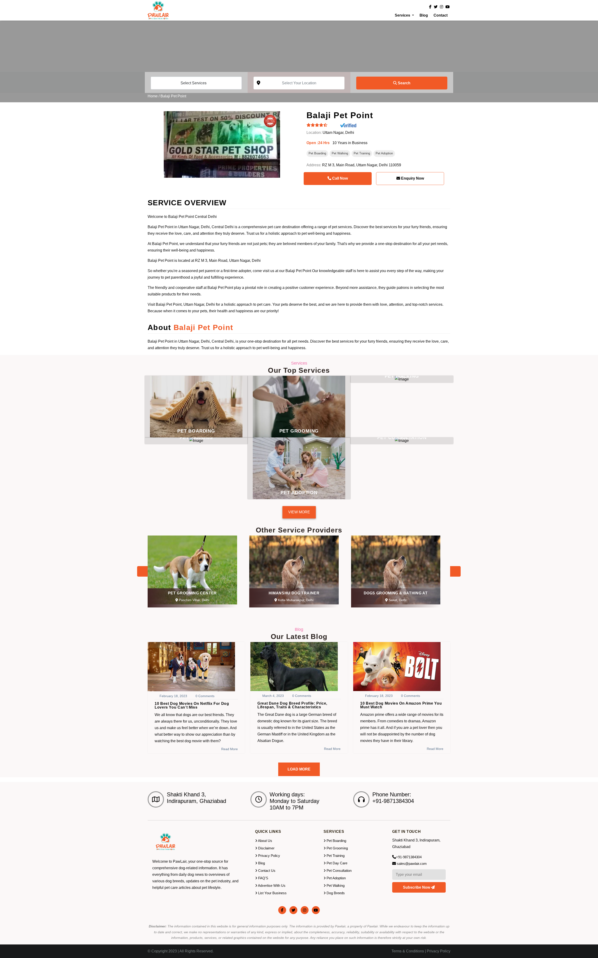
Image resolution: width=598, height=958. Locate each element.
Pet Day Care (336, 863)
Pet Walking (340, 153)
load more (299, 769)
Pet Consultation (339, 871)
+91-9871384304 (409, 857)
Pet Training (362, 153)
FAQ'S (262, 878)
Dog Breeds (335, 893)
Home (153, 96)
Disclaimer (265, 848)
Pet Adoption (384, 153)
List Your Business (272, 893)
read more (229, 749)
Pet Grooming (337, 848)
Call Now (339, 178)
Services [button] (403, 15)
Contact (441, 15)
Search (403, 83)
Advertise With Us (271, 885)
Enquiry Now (412, 178)
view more (299, 512)
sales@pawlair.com (412, 864)
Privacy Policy (268, 856)
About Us (264, 841)
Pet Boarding (317, 153)
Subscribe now (417, 887)
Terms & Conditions (408, 951)
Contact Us (266, 871)
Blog (424, 15)
